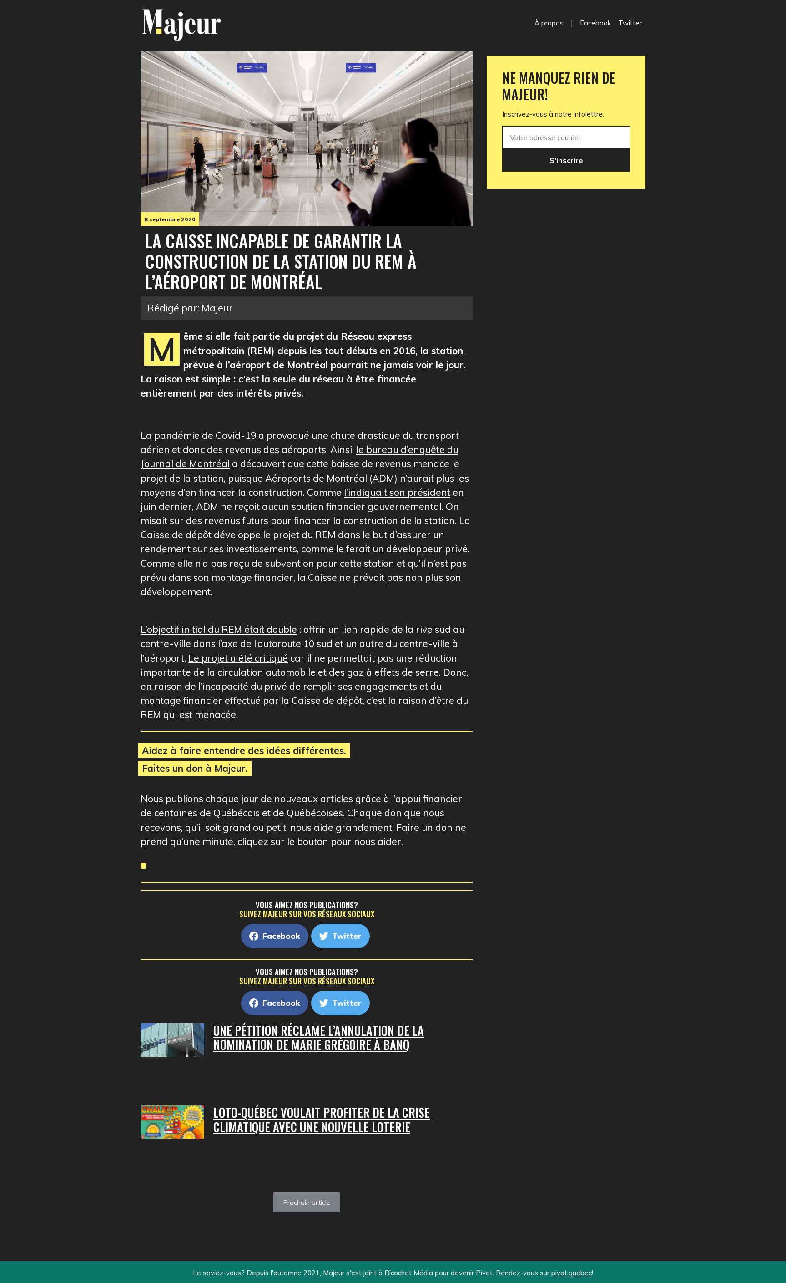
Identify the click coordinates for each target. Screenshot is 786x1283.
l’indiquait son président (397, 492)
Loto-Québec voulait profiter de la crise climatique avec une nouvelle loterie (321, 1120)
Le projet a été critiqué (238, 658)
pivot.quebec (571, 1272)
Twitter (630, 23)
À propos (549, 23)
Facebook (595, 23)
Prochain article (306, 1202)
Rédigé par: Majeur (190, 308)
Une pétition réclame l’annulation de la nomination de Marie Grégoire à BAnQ (318, 1038)
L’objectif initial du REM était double (219, 629)
